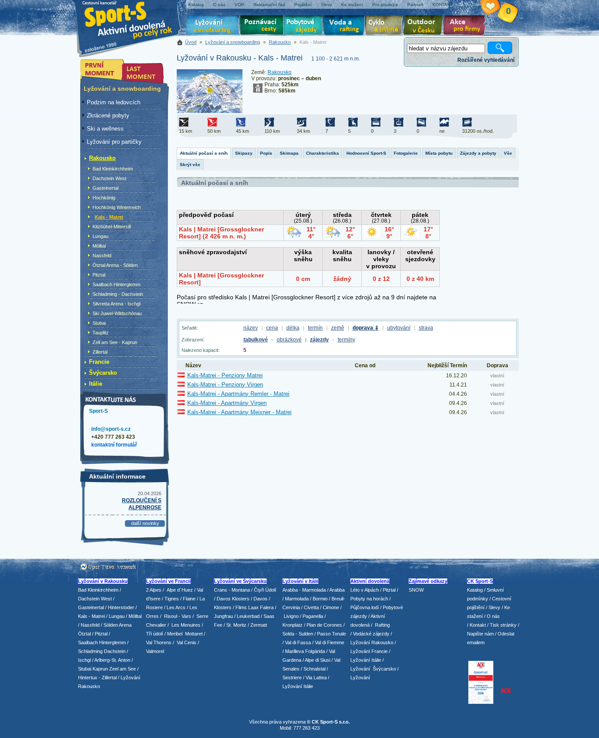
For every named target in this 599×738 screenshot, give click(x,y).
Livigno (291, 616)
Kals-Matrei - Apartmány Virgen (227, 403)
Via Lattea (316, 677)
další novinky (145, 523)
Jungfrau (223, 616)
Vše (508, 153)
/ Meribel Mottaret (183, 633)
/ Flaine (188, 598)
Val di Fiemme (329, 642)
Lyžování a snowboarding (232, 42)
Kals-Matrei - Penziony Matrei (225, 375)
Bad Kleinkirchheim (113, 168)
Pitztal (99, 274)
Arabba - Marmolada (304, 590)
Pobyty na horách (369, 598)
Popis (266, 153)
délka (293, 328)
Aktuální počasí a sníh (204, 153)
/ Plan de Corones (323, 625)
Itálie (95, 383)
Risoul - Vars (177, 616)
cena (272, 328)
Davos (260, 598)
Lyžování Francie (369, 651)
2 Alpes (153, 590)
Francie (99, 361)
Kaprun (100, 668)
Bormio (320, 598)
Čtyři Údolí (265, 590)
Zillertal (100, 352)
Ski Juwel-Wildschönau (117, 313)
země (337, 328)
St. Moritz (236, 625)
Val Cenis (186, 642)
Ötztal (84, 633)
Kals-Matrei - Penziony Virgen (225, 384)
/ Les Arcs (174, 607)
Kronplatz (292, 625)
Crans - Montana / (234, 590)
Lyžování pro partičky (114, 141)
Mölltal (99, 245)
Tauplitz (101, 332)
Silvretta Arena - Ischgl (116, 303)
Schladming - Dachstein (118, 294)
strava (426, 328)
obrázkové (289, 340)
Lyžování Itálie (297, 686)
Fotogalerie (406, 153)
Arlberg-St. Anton (112, 660)
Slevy (494, 607)
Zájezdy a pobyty (478, 153)
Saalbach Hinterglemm (116, 284)
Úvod (190, 42)
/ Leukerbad (247, 616)
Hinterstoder (121, 607)
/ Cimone (329, 607)
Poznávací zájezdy (262, 26)
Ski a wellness (105, 128)
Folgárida (315, 651)
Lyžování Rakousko (371, 642)
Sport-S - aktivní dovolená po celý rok (132, 18)
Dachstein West (109, 178)
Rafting (382, 625)
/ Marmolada (295, 598)
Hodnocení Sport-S (366, 153)
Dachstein (114, 651)
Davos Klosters (233, 598)
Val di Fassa (298, 642)
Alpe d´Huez (180, 590)
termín (315, 328)
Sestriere (292, 677)
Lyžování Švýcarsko (373, 668)
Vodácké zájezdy (371, 633)
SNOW (416, 590)
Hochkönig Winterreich (117, 207)
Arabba (337, 590)
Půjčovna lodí (364, 607)
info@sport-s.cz (111, 429)
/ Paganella (311, 616)
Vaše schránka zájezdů (495, 8)
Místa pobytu (439, 153)
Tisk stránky (503, 625)
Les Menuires (185, 625)
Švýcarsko (103, 372)
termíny (346, 340)
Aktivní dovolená (425, 26)
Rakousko (280, 42)
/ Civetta (310, 607)
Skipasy (244, 153)
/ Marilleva (293, 651)
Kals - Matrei (109, 217)
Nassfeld (102, 255)
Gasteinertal (105, 188)
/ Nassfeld (89, 625)
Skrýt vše (190, 164)
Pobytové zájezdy (304, 26)
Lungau (100, 236)
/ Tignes (170, 598)
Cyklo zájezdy (386, 26)
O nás (493, 616)
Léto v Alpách (364, 590)
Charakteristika (322, 153)
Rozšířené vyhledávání (485, 60)
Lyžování (212, 26)
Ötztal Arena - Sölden (115, 265)
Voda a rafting (346, 26)
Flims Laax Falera (254, 607)
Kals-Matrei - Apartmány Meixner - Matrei (239, 412)
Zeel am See (122, 668)
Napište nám (480, 633)
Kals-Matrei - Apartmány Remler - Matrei (238, 393)
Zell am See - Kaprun (115, 342)
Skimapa (289, 153)
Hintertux (87, 677)
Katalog (475, 590)
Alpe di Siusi (317, 660)
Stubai (99, 323)
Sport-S (98, 411)
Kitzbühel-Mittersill (112, 226)
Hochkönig (104, 197)
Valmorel (155, 651)
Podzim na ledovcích (113, 102)
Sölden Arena (117, 625)
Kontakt (478, 625)
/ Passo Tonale (330, 633)
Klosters (223, 607)
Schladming (91, 651)
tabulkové (255, 340)
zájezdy (319, 340)
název (250, 328)
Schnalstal (314, 668)
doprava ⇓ (366, 328)
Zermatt (258, 625)
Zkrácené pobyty (108, 115)
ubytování (398, 328)
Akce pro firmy (466, 26)
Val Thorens (158, 642)
